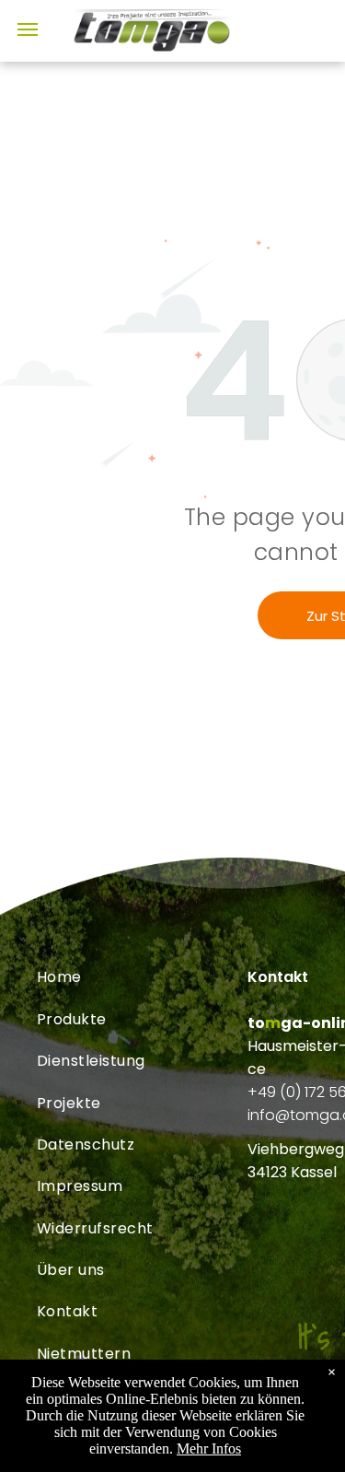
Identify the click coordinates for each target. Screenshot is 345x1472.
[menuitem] (142, 977)
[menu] (27, 29)
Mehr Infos (209, 1448)
